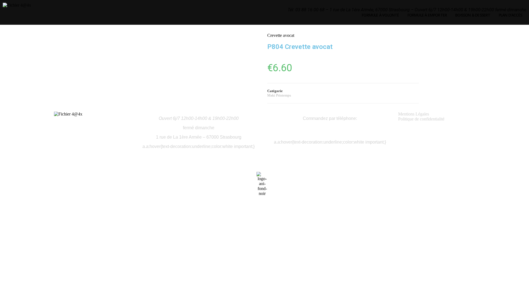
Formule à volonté (380, 15)
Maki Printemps (279, 95)
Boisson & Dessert (472, 15)
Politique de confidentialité (421, 119)
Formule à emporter (427, 15)
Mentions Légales (413, 114)
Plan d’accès (510, 15)
